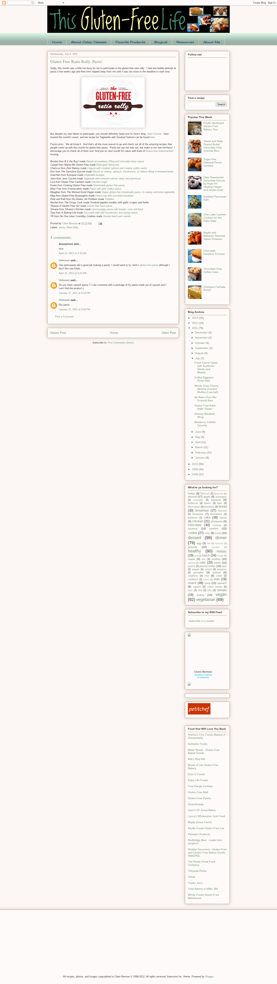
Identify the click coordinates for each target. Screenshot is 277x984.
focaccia (219, 543)
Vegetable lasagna (94, 175)
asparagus (221, 496)
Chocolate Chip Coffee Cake (213, 270)
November (201, 337)
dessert (194, 537)
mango (220, 556)
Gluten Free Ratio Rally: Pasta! (205, 407)
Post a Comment (64, 316)
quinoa (217, 572)
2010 (195, 463)
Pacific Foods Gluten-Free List (206, 828)
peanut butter (208, 566)
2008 (195, 474)
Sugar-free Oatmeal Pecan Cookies (213, 162)
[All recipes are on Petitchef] (199, 713)
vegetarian (205, 599)
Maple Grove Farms (200, 822)
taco (190, 590)
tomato (222, 590)
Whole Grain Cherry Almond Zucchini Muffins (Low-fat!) (206, 389)
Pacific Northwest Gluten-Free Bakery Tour (214, 126)
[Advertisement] (75, 944)
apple (207, 496)
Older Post (169, 332)
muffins (216, 559)
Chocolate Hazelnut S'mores (214, 252)
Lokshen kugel (99, 182)
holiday (222, 551)
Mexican (205, 493)
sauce (206, 579)
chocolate (194, 525)
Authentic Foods (197, 743)
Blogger (209, 976)
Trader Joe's (195, 882)
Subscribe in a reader (201, 620)
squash (197, 586)
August (199, 353)
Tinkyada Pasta (197, 870)
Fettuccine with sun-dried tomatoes (114, 195)
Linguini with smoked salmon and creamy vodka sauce (117, 168)
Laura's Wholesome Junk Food (206, 816)
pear (224, 566)
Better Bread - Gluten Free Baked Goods (204, 751)
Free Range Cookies (200, 786)
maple (191, 559)
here (152, 137)
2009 (195, 469)
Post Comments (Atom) (121, 342)
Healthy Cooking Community (203, 676)
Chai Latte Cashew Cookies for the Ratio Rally (215, 217)
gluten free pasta (149, 265)
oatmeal (191, 563)
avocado (198, 500)
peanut (191, 566)
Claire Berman (203, 671)
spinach (222, 583)
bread (223, 506)
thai (200, 590)
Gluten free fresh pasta (99, 205)
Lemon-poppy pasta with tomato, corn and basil (117, 209)
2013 (195, 317)
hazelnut (215, 547)
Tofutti (191, 876)
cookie (192, 533)
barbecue (193, 503)
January (200, 457)
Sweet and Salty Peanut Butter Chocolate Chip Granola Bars (213, 146)
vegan (221, 594)
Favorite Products (130, 42)
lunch (206, 555)
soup (207, 583)
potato (208, 569)
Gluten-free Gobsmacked (159, 151)
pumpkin (199, 572)
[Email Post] (100, 223)
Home (57, 42)
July (198, 358)
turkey (200, 594)
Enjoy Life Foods (198, 780)
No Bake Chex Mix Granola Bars (205, 399)
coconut (192, 528)
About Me (211, 42)
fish (208, 543)
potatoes (222, 569)
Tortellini (109, 199)
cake (207, 517)
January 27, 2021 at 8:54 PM (74, 309)
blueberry (209, 506)
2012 (195, 322)
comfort (213, 528)
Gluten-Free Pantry (199, 798)
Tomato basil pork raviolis (117, 216)
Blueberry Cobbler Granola (205, 424)
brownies (198, 513)
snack (192, 583)
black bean (194, 506)
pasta (62, 227)
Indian (191, 493)
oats (203, 562)
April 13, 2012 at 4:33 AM (72, 253)
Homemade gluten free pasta (109, 185)
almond (192, 496)
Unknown (64, 260)
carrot (223, 517)
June (198, 431)
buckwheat (216, 514)
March (199, 447)
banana (215, 499)
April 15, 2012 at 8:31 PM (72, 273)
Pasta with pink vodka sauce (105, 188)
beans (207, 503)
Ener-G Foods (196, 774)
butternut (192, 517)
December (201, 332)
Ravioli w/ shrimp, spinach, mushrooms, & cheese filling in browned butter (133, 171)
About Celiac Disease (88, 42)
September (202, 348)
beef (219, 503)
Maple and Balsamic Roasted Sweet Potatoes (214, 235)
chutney (217, 525)
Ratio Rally (72, 227)
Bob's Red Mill (196, 758)
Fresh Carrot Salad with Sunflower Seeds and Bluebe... (205, 367)
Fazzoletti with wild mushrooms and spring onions (111, 212)
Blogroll (160, 42)
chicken (197, 521)
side (217, 579)
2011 (195, 328)
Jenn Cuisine (154, 133)
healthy (194, 551)
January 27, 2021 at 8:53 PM (74, 293)
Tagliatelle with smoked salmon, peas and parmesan (112, 178)
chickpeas (217, 521)
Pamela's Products (199, 834)
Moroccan (218, 493)
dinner (221, 537)
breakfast (202, 510)
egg (199, 543)
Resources (185, 42)
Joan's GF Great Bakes (202, 810)
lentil (196, 556)
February (201, 452)
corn (207, 533)
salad (219, 576)
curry (218, 533)
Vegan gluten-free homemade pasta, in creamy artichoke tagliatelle (138, 192)
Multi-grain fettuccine (107, 164)
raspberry (193, 576)
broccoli (222, 510)
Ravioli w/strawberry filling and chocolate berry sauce (115, 161)
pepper (195, 569)
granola (192, 546)
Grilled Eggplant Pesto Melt (203, 379)
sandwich (193, 579)
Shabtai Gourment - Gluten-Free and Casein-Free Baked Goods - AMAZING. (207, 852)
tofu (209, 590)
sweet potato (214, 586)
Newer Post (58, 332)
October (200, 342)
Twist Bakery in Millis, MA (203, 888)
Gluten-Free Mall (198, 792)
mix (204, 559)
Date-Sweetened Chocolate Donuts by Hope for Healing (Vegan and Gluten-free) (214, 183)
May (198, 437)
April (198, 442)
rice (207, 575)
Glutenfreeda (196, 804)
